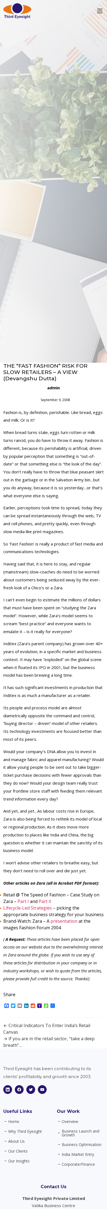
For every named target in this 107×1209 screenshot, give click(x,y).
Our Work (68, 1111)
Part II (45, 901)
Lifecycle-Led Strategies (27, 908)
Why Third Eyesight (25, 1131)
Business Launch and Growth (80, 1133)
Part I (23, 901)
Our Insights (19, 1161)
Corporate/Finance (78, 1164)
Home (13, 1122)
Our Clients (18, 1151)
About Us (16, 1141)
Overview (70, 1122)
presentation (63, 921)
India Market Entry (78, 1154)
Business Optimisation (82, 1145)
